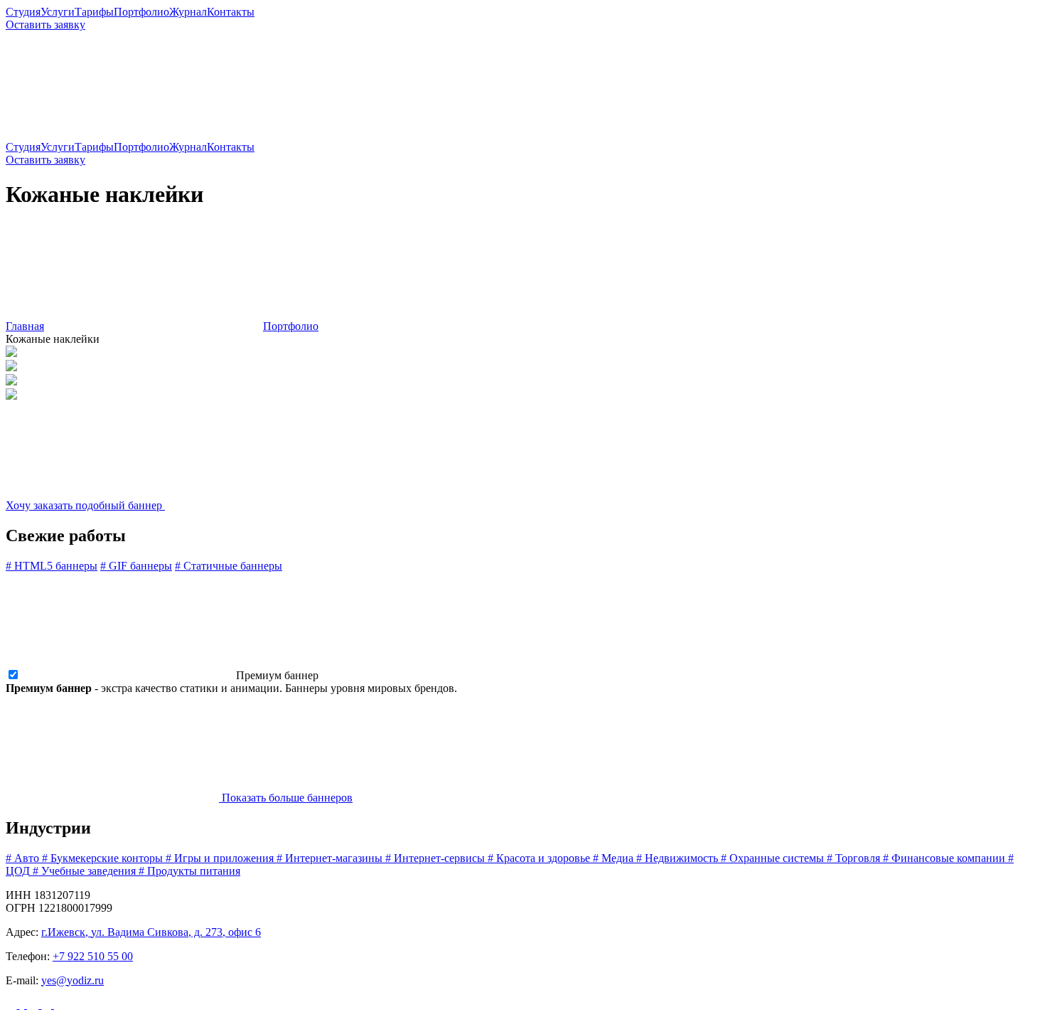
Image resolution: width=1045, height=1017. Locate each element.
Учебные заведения (84, 871)
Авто (22, 858)
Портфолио (141, 12)
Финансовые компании (944, 858)
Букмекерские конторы (102, 858)
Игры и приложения (220, 858)
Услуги (58, 12)
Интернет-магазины (329, 858)
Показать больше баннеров (286, 798)
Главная (25, 326)
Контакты (230, 12)
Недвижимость (677, 858)
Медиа (613, 858)
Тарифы (94, 12)
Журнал (188, 12)
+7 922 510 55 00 (93, 956)
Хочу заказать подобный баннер (85, 505)
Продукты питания (189, 871)
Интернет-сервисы (435, 858)
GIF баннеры (136, 566)
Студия (23, 12)
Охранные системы (772, 858)
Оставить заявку (45, 24)
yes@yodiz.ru (72, 980)
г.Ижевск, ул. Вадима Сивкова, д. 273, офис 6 (151, 932)
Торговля (853, 858)
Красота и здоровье (539, 858)
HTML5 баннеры (51, 566)
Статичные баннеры (228, 566)
